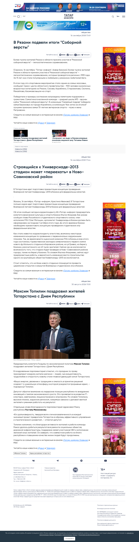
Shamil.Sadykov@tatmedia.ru (105, 525)
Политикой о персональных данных (65, 535)
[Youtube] (105, 461)
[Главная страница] (68, 16)
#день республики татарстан (40, 453)
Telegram (50, 123)
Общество (85, 32)
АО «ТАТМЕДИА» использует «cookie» (107, 512)
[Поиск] (113, 16)
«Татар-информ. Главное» (75, 115)
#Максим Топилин (20, 453)
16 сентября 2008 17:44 (80, 160)
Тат (24, 16)
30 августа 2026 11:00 (81, 284)
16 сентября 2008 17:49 (80, 36)
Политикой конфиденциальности (89, 535)
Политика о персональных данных (107, 505)
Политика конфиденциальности (106, 520)
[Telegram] (57, 460)
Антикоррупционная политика (106, 508)
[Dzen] (81, 461)
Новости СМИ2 (21, 149)
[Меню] (123, 16)
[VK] (33, 460)
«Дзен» (41, 123)
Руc (15, 16)
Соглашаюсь (69, 538)
